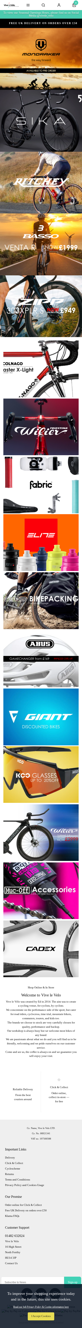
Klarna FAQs (12, 1215)
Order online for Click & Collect (23, 1204)
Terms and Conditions (17, 1179)
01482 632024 (14, 1236)
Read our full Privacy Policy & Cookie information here (41, 1307)
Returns (9, 1174)
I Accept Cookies (41, 1316)
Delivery (10, 1157)
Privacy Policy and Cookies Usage (24, 1185)
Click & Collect (14, 1163)
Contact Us (11, 1263)
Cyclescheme (12, 1168)
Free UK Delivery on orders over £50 (26, 1210)
